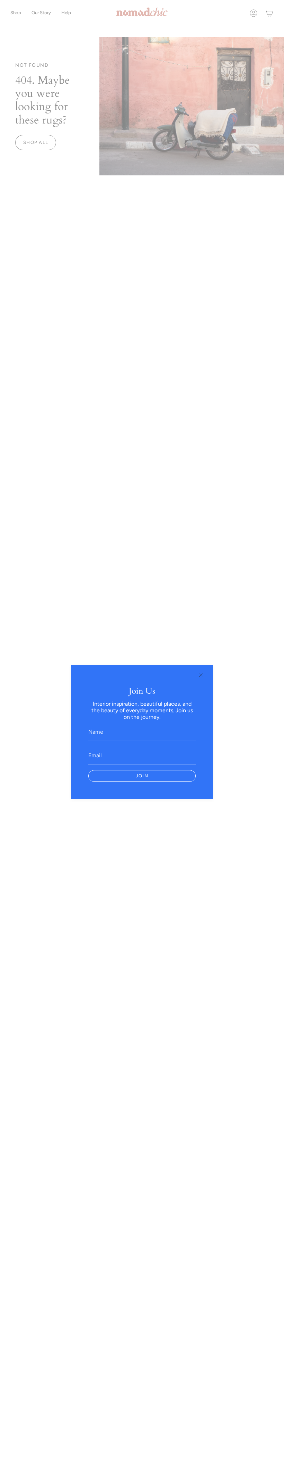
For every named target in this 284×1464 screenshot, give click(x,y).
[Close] (201, 675)
